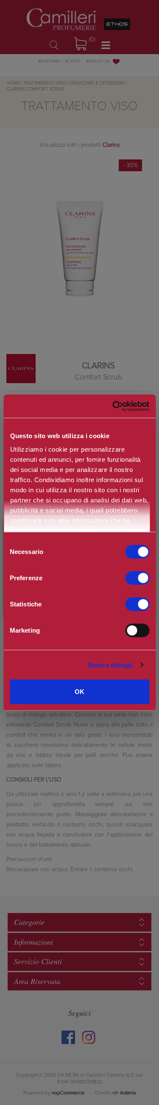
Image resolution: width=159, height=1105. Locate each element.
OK (79, 691)
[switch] (137, 578)
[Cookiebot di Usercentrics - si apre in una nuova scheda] (112, 405)
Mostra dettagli (110, 664)
